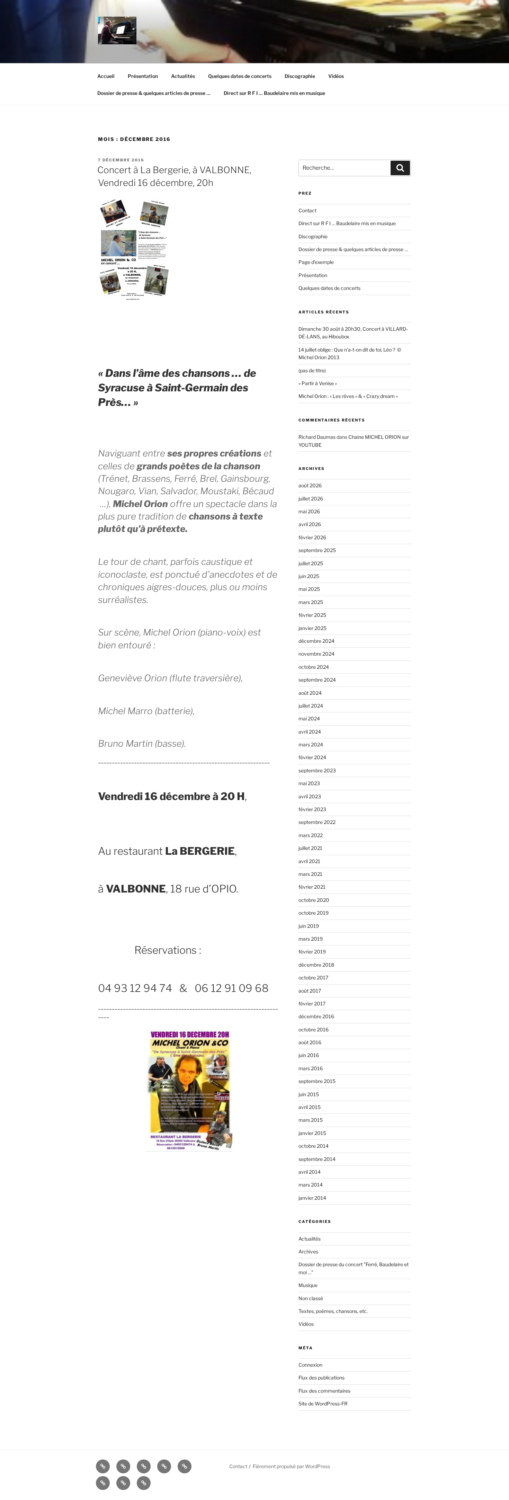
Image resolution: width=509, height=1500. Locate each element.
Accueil (106, 76)
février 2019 (312, 952)
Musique (308, 1285)
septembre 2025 (317, 550)
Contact (307, 210)
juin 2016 (308, 1055)
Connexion (310, 1365)
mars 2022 (310, 835)
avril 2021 (309, 861)
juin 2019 (308, 926)
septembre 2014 (317, 1159)
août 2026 (310, 485)
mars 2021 (310, 874)
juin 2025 (308, 576)
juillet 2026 (310, 499)
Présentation (143, 76)
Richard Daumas (317, 437)
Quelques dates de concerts (239, 76)
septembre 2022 (317, 822)
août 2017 (309, 991)
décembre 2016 (316, 1016)
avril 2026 (309, 524)
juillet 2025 (310, 563)
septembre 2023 (317, 770)
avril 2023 (309, 796)
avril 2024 (309, 732)
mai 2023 (309, 783)
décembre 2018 (316, 965)
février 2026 (312, 537)
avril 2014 (309, 1172)
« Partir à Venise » (317, 383)
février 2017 (311, 1003)
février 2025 (312, 615)
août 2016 (309, 1042)
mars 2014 (310, 1185)
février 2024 (312, 757)
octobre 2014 (313, 1146)
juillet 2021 (310, 848)
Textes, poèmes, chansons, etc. (333, 1311)
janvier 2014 (312, 1198)
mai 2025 (309, 589)
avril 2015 (309, 1107)
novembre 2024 (316, 654)
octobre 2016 (313, 1029)
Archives (308, 1251)
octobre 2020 (313, 900)
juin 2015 (308, 1094)
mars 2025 (310, 602)
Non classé (310, 1298)
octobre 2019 (313, 913)
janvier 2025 (312, 628)
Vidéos (336, 76)
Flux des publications (321, 1378)
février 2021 (311, 887)
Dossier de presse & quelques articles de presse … (154, 93)
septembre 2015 (317, 1081)
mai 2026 (309, 511)
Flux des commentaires (324, 1391)
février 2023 (312, 809)
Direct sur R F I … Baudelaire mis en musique (274, 93)
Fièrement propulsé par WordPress (291, 1466)
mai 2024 (309, 718)
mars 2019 (310, 939)
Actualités (183, 76)
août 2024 (310, 693)
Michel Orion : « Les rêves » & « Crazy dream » (348, 396)
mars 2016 (310, 1068)
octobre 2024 (313, 667)
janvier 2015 (312, 1133)
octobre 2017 (313, 977)
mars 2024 (310, 744)
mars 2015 (310, 1120)
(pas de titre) (312, 370)
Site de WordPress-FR (323, 1403)
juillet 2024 (310, 706)
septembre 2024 (317, 680)
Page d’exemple (316, 262)
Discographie (300, 76)
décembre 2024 (316, 641)
